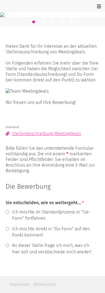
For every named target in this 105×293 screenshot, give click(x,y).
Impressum (20, 284)
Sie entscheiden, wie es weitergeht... (45, 202)
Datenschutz (45, 284)
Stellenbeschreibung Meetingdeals (46, 133)
